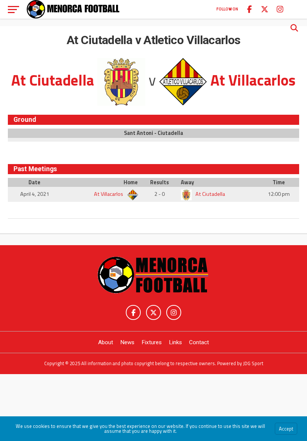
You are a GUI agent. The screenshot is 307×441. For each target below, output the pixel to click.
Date (34, 182)
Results (159, 182)
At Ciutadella (209, 194)
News (127, 342)
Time (279, 182)
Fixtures (152, 342)
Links (175, 342)
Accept (286, 428)
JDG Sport (253, 363)
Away (187, 182)
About (105, 342)
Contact (199, 342)
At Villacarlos (109, 194)
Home (131, 182)
